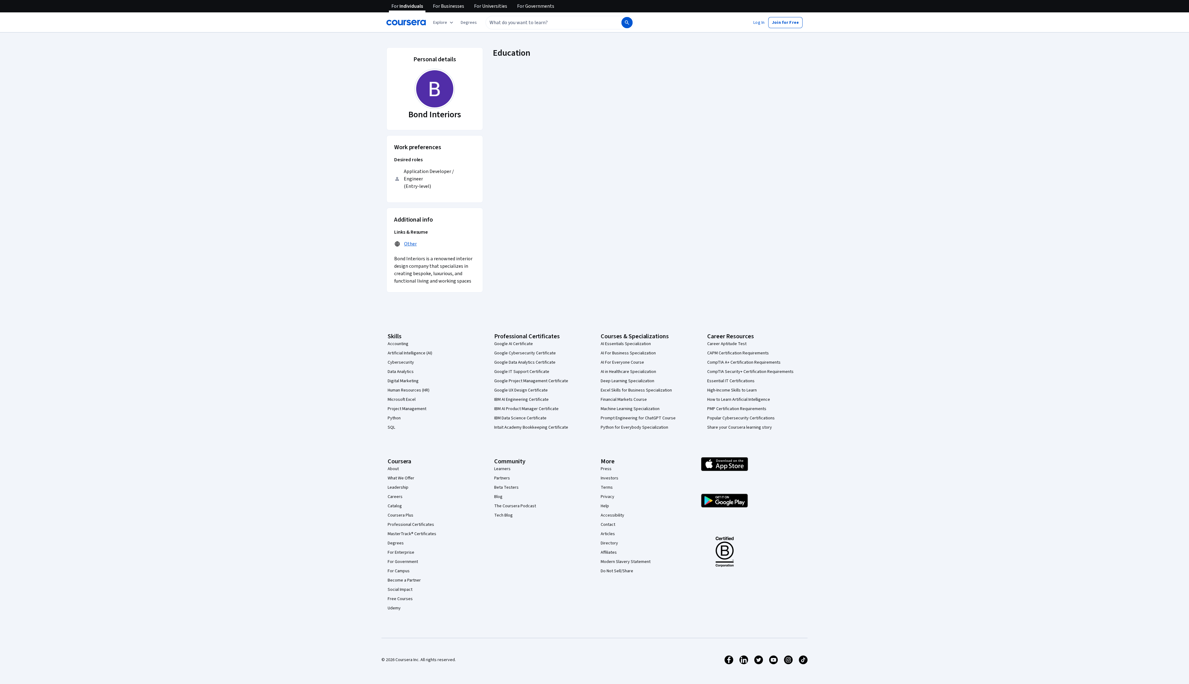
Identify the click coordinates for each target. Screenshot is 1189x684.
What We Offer (401, 478)
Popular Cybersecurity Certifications (741, 418)
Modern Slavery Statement (626, 562)
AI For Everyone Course (622, 362)
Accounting (398, 344)
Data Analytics (401, 372)
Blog (498, 497)
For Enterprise (401, 552)
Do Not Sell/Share (617, 571)
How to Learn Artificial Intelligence (738, 399)
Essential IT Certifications (731, 381)
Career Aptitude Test (727, 344)
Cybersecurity (401, 362)
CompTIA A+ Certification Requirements (744, 362)
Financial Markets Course (624, 399)
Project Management (407, 409)
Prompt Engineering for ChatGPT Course (638, 418)
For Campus (399, 571)
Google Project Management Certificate (531, 381)
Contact (608, 525)
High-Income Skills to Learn (732, 390)
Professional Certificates (411, 525)
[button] (468, 22)
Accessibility (612, 515)
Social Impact (400, 590)
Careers (395, 497)
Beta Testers (506, 487)
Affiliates (609, 552)
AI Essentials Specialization (626, 344)
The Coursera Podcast (515, 506)
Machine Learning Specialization (630, 409)
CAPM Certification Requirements (738, 353)
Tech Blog (503, 515)
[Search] (627, 22)
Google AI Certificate (513, 344)
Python (394, 418)
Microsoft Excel (402, 399)
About (393, 469)
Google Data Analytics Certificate (524, 362)
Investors (609, 478)
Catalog (395, 506)
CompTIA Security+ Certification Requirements (750, 372)
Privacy (607, 497)
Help (605, 506)
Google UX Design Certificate (521, 390)
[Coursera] (406, 23)
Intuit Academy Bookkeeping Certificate (531, 427)
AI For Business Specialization (628, 353)
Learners (502, 469)
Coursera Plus (400, 515)
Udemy (394, 608)
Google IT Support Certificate (521, 372)
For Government (403, 562)
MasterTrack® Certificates (412, 534)
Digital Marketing (403, 381)
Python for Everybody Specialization (634, 427)
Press (606, 469)
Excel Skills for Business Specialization (636, 390)
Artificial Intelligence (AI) (410, 353)
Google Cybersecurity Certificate (525, 353)
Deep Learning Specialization (627, 381)
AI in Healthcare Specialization (628, 372)
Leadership (398, 487)
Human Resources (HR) (408, 390)
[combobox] (547, 22)
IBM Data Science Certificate (520, 418)
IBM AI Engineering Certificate (521, 399)
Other (410, 243)
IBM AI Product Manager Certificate (526, 409)
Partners (502, 478)
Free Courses (400, 599)
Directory (609, 543)
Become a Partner (404, 580)
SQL (391, 427)
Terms (607, 487)
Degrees (396, 543)
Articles (608, 534)
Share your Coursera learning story (739, 427)
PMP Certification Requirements (736, 409)
